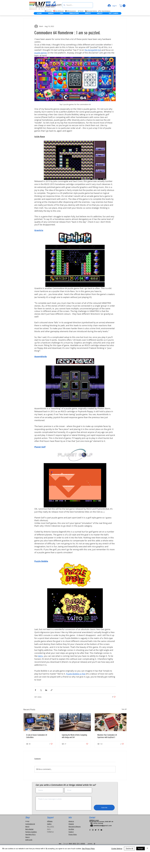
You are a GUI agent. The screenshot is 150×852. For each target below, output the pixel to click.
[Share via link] (52, 690)
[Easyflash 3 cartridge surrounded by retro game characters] (111, 722)
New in (27, 837)
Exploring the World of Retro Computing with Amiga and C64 (74, 736)
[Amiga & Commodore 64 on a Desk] (75, 722)
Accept (140, 848)
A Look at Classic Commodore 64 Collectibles (36, 736)
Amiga (27, 821)
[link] (122, 5)
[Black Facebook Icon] (90, 830)
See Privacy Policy (88, 848)
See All (124, 709)
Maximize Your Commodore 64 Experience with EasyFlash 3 (107, 736)
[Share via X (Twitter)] (41, 690)
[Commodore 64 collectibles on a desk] (39, 722)
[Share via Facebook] (35, 690)
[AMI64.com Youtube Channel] (101, 830)
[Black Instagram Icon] (93, 830)
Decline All (129, 848)
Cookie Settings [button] (116, 848)
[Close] (147, 848)
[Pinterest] (98, 830)
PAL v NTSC (50, 826)
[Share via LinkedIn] (46, 690)
